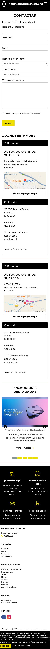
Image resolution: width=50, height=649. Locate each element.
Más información (38, 642)
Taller (3, 574)
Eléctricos (5, 554)
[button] (14, 458)
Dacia (4, 551)
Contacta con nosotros (13, 528)
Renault (4, 549)
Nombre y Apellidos (13, 26)
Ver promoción (23, 447)
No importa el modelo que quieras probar (37, 491)
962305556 (21, 249)
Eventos (4, 582)
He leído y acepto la (22, 114)
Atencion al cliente (9, 587)
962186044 (20, 372)
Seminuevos (6, 556)
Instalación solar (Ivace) (11, 569)
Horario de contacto (13, 58)
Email (5, 48)
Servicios (5, 580)
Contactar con (10, 69)
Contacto (5, 585)
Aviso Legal (6, 600)
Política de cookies (9, 603)
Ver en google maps (26, 193)
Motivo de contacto (13, 80)
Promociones (7, 572)
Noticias (4, 577)
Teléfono (7, 37)
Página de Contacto (10, 533)
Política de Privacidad (30, 114)
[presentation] (5, 427)
